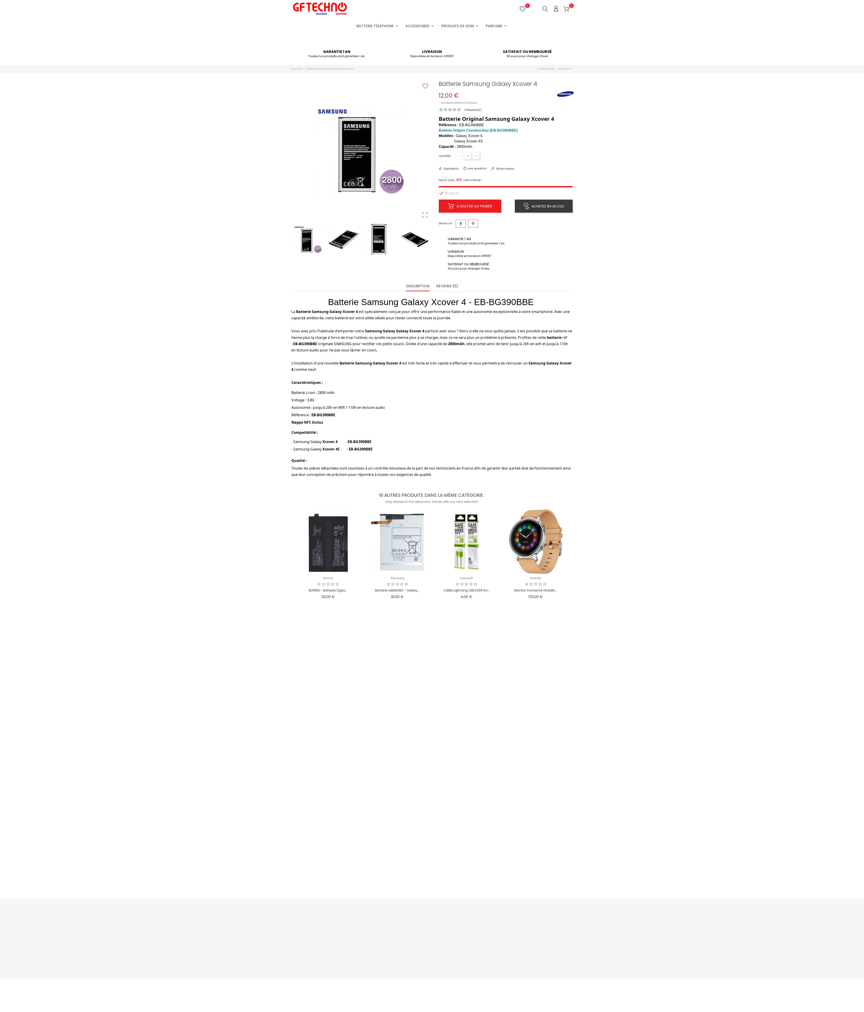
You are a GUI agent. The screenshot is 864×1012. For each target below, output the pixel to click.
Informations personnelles (477, 921)
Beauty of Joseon (466, 674)
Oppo (328, 867)
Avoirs (462, 935)
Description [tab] (418, 286)
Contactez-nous (422, 956)
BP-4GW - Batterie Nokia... (466, 782)
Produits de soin (460, 26)
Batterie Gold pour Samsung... (466, 879)
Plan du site (418, 963)
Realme (328, 674)
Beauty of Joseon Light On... (466, 686)
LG (397, 770)
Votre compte (472, 911)
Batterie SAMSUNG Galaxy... (397, 879)
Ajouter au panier (474, 206)
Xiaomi (328, 578)
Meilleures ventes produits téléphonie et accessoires (382, 937)
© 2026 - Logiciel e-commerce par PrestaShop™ (326, 984)
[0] (566, 9)
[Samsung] (565, 93)
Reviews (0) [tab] (447, 286)
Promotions (371, 921)
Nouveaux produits (376, 928)
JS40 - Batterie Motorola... (397, 686)
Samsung (397, 578)
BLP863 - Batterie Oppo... (328, 590)
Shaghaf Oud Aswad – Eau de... (535, 678)
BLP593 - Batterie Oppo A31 (328, 879)
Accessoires (420, 26)
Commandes (468, 928)
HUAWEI (535, 578)
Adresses (465, 942)
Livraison (416, 921)
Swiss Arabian (535, 666)
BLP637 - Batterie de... (536, 879)
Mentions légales (422, 928)
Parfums (497, 26)
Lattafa (328, 762)
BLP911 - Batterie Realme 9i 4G (328, 686)
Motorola (397, 674)
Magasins (417, 970)
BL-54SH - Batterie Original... (397, 782)
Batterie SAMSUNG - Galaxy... (397, 590)
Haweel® (466, 578)
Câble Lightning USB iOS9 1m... (466, 590)
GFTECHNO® (466, 867)
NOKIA (466, 770)
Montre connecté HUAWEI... (535, 590)
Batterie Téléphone (377, 26)
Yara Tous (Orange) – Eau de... (328, 774)
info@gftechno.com (311, 958)
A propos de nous (423, 942)
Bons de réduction (471, 949)
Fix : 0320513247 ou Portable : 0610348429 (327, 951)
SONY (536, 867)
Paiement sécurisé (424, 949)
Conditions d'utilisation (426, 935)
